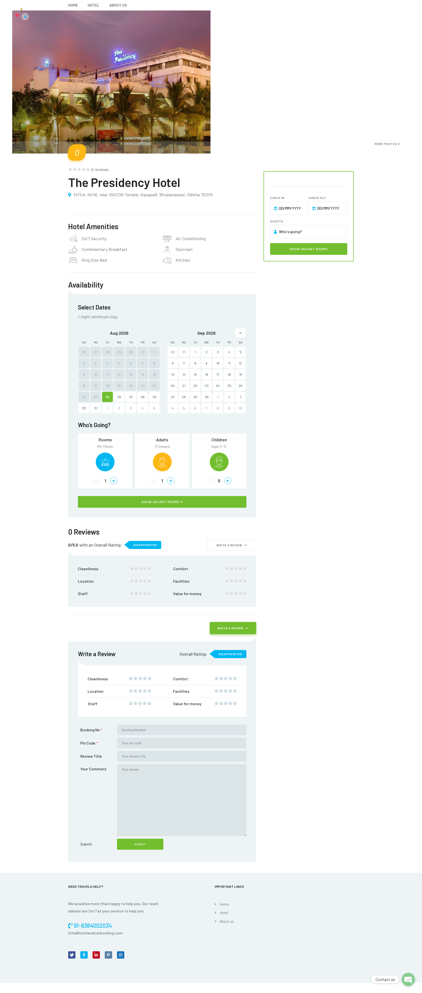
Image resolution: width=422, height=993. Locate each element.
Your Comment (93, 768)
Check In (277, 197)
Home (73, 5)
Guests (276, 221)
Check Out (318, 197)
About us (118, 5)
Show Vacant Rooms (160, 502)
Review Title (91, 756)
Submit (86, 844)
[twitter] (71, 955)
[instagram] (120, 955)
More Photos (386, 143)
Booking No (91, 729)
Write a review (229, 545)
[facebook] (84, 955)
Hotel (93, 5)
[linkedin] (96, 955)
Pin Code (89, 743)
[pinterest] (108, 955)
